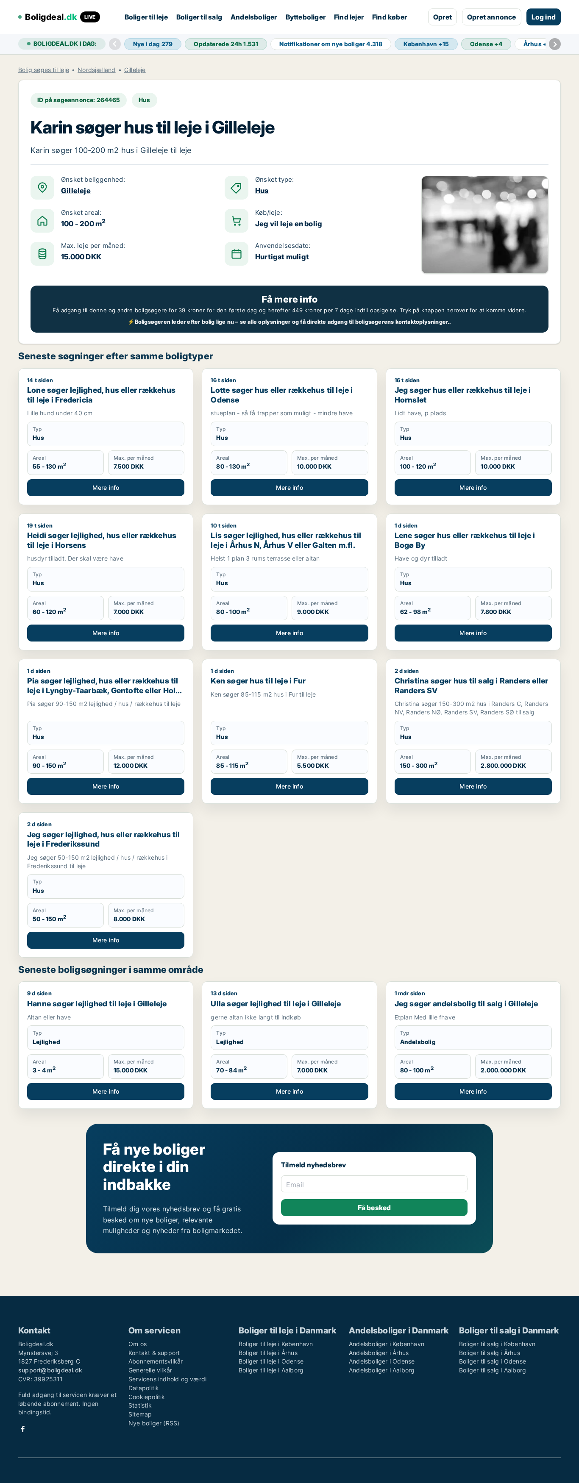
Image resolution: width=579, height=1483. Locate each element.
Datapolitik (143, 1387)
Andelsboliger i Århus (379, 1352)
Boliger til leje (146, 17)
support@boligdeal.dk (50, 1370)
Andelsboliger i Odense (382, 1361)
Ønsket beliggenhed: (93, 179)
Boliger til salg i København (497, 1343)
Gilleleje (135, 70)
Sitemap (140, 1414)
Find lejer (349, 17)
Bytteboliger (306, 17)
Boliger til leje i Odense (271, 1361)
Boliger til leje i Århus (268, 1352)
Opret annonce (491, 17)
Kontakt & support (154, 1352)
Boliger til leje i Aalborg (271, 1370)
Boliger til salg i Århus (489, 1352)
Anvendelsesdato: (282, 246)
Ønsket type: (274, 179)
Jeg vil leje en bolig (288, 223)
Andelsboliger (254, 17)
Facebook (23, 1429)
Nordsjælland (96, 70)
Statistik (140, 1405)
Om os (137, 1343)
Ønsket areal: (81, 213)
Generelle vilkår (150, 1370)
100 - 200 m (83, 223)
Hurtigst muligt (282, 257)
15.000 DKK (81, 257)
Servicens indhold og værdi (167, 1379)
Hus (262, 190)
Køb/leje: (268, 213)
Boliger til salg (199, 17)
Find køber (389, 17)
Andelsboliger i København (386, 1343)
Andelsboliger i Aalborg (382, 1370)
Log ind (544, 17)
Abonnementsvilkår (155, 1361)
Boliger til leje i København (276, 1343)
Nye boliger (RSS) (153, 1423)
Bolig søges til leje (43, 70)
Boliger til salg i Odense (492, 1361)
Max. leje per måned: (93, 246)
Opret (442, 17)
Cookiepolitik (146, 1396)
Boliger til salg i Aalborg (492, 1370)
